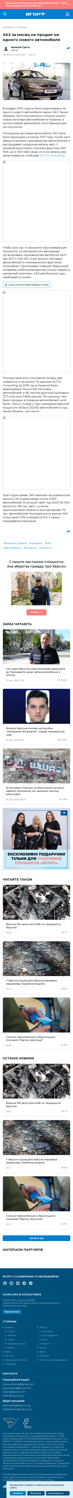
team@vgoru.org (13, 1395)
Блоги (43, 1347)
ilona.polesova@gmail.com (18, 1384)
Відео (8, 1351)
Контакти (44, 1355)
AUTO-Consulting (52, 155)
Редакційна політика (16, 1360)
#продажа (35, 543)
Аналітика (47, 1331)
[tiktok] (31, 1284)
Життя (11, 1347)
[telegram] (24, 1284)
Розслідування (50, 1335)
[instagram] (11, 1284)
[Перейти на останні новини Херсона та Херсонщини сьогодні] (35, 14)
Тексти (43, 1327)
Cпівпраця (10, 1364)
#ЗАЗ (48, 543)
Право (11, 1339)
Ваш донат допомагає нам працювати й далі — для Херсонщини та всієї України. (36, 4)
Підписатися (12, 1311)
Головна (8, 27)
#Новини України (15, 543)
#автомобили (12, 547)
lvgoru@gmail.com (14, 1391)
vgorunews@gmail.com (17, 1388)
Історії (11, 1331)
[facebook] (5, 1284)
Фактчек (12, 1335)
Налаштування (55, 1493)
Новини (22, 27)
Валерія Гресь (20, 47)
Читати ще (37, 1238)
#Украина (30, 547)
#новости (45, 547)
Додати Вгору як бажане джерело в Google (29, 285)
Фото (45, 1339)
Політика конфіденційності (54, 1360)
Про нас (9, 1355)
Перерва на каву (17, 1343)
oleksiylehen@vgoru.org (17, 1409)
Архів (42, 1351)
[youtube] (18, 1284)
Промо (46, 1343)
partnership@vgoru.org (16, 1405)
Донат (34, 612)
